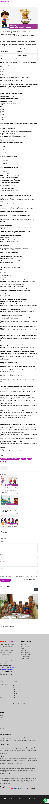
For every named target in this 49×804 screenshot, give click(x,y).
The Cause (2, 721)
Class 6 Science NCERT (19, 35)
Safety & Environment (25, 799)
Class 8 (14, 689)
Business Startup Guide (26, 652)
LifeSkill (1, 697)
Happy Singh (4, 34)
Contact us (2, 728)
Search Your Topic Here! (5, 586)
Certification (3, 723)
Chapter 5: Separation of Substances (10, 458)
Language (2, 695)
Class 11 (14, 695)
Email (1, 561)
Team (1, 717)
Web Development (4, 684)
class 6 (23, 458)
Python (22, 648)
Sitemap (2, 727)
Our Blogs (2, 719)
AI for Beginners (24, 644)
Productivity (2, 688)
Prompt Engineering (25, 646)
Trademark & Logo (17, 799)
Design (1, 690)
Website (2, 569)
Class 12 (15, 697)
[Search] (36, 589)
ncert (29, 458)
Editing (1, 692)
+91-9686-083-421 (9, 667)
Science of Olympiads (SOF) (19, 703)
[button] (45, 800)
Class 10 (15, 693)
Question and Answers (29, 35)
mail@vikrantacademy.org (7, 669)
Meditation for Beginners (26, 654)
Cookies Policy (10, 799)
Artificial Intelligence (4, 686)
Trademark (2, 725)
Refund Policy (33, 799)
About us (2, 715)
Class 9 (14, 691)
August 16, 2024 (11, 34)
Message (2, 541)
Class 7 (14, 687)
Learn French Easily (25, 658)
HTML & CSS (23, 650)
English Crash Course (25, 656)
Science (3, 461)
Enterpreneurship (4, 693)
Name (1, 554)
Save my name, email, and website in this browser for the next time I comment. (19, 576)
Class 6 (14, 685)
